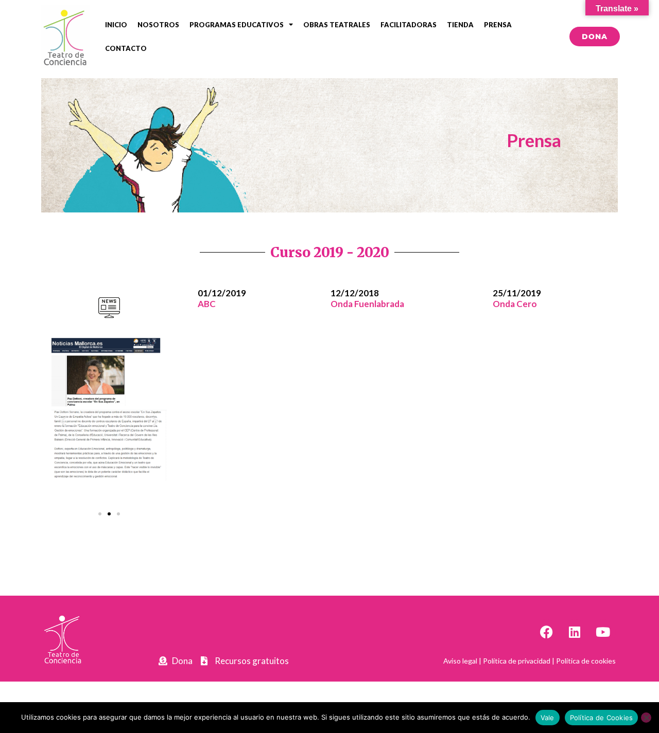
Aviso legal (460, 660)
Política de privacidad (516, 660)
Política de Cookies (601, 717)
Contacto (126, 48)
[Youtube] (603, 632)
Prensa (498, 25)
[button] (63, 421)
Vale (547, 717)
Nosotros (158, 25)
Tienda (460, 25)
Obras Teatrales (336, 25)
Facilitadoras (408, 25)
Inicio (116, 25)
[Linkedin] (574, 632)
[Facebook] (546, 632)
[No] (646, 717)
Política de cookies (586, 660)
